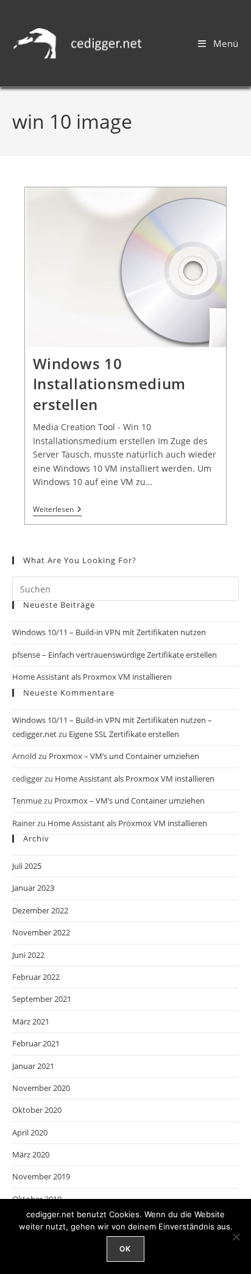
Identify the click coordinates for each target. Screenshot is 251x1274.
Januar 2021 (33, 1065)
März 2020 (30, 1154)
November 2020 (41, 1087)
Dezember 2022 (40, 910)
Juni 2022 (28, 954)
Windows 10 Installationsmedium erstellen (109, 383)
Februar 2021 (36, 1043)
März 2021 (30, 1021)
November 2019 (41, 1176)
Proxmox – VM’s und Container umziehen (124, 755)
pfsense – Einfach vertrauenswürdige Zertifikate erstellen (114, 654)
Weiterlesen (57, 509)
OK (125, 1248)
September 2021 (41, 998)
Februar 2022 (36, 976)
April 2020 (30, 1132)
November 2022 (41, 932)
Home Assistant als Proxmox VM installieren (92, 676)
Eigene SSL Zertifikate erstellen (124, 734)
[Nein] (236, 1237)
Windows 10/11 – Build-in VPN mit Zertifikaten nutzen (109, 632)
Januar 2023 (33, 887)
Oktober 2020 (37, 1109)
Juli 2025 (26, 865)
